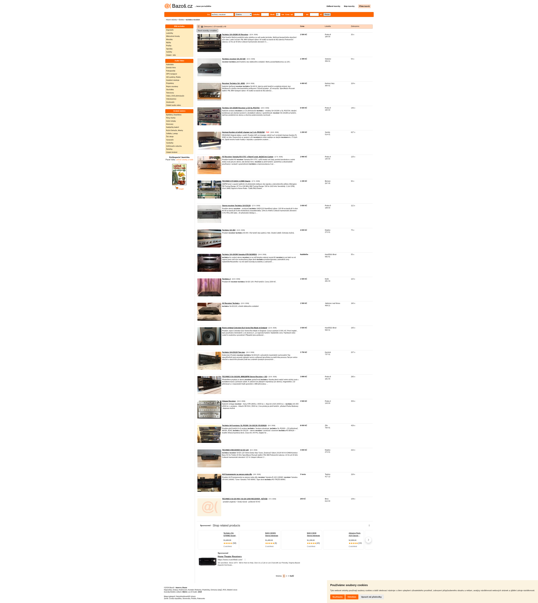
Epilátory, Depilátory (173, 115)
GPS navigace (171, 74)
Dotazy (175, 590)
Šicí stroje (170, 137)
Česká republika (175, 599)
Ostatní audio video (173, 105)
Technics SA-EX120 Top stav (233, 352)
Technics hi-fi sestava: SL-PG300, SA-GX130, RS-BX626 (244, 425)
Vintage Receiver (229, 401)
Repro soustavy (172, 86)
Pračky (168, 46)
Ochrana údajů (216, 590)
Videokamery (171, 99)
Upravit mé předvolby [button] (371, 597)
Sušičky (169, 52)
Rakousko (201, 599)
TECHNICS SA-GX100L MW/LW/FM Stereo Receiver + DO (244, 377)
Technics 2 (226, 279)
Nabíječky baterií (172, 127)
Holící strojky (171, 121)
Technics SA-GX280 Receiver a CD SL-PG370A (241, 108)
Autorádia (170, 65)
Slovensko (186, 599)
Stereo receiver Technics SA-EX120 (236, 206)
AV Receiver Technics (231, 303)
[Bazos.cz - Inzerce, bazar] (179, 8)
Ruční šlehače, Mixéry (174, 130)
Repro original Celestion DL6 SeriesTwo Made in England (244, 328)
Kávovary (169, 124)
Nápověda (168, 590)
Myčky (168, 43)
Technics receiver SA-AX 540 (233, 59)
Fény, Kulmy (170, 118)
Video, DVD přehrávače (175, 96)
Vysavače (170, 140)
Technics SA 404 (228, 230)
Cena (302, 26)
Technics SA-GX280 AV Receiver (235, 35)
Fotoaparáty (170, 71)
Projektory (170, 83)
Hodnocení (183, 590)
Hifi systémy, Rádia (173, 77)
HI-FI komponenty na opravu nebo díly (237, 474)
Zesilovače (170, 102)
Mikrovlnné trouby (173, 36)
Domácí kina (171, 68)
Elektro (181, 20)
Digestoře (170, 30)
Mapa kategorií (169, 596)
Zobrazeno (355, 26)
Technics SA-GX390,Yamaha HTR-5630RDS (239, 254)
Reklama (198, 590)
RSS (224, 590)
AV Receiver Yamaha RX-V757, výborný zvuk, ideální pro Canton (247, 157)
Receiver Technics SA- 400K (233, 83)
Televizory (170, 93)
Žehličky (169, 149)
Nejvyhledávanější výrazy (186, 596)
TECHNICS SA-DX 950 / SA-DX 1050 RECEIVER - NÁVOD (244, 499)
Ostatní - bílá (171, 55)
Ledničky (169, 33)
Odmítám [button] (352, 597)
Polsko (193, 599)
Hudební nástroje (172, 80)
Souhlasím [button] (337, 597)
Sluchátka (170, 90)
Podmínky (206, 590)
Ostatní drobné (171, 152)
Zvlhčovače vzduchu (174, 146)
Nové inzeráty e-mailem (207, 31)
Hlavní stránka (171, 20)
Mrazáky (169, 39)
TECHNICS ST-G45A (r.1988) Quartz (236, 181)
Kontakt (191, 590)
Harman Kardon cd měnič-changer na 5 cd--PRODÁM (243, 132)
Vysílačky (169, 143)
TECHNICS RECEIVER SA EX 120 (235, 450)
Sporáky (169, 49)
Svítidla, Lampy (172, 134)
